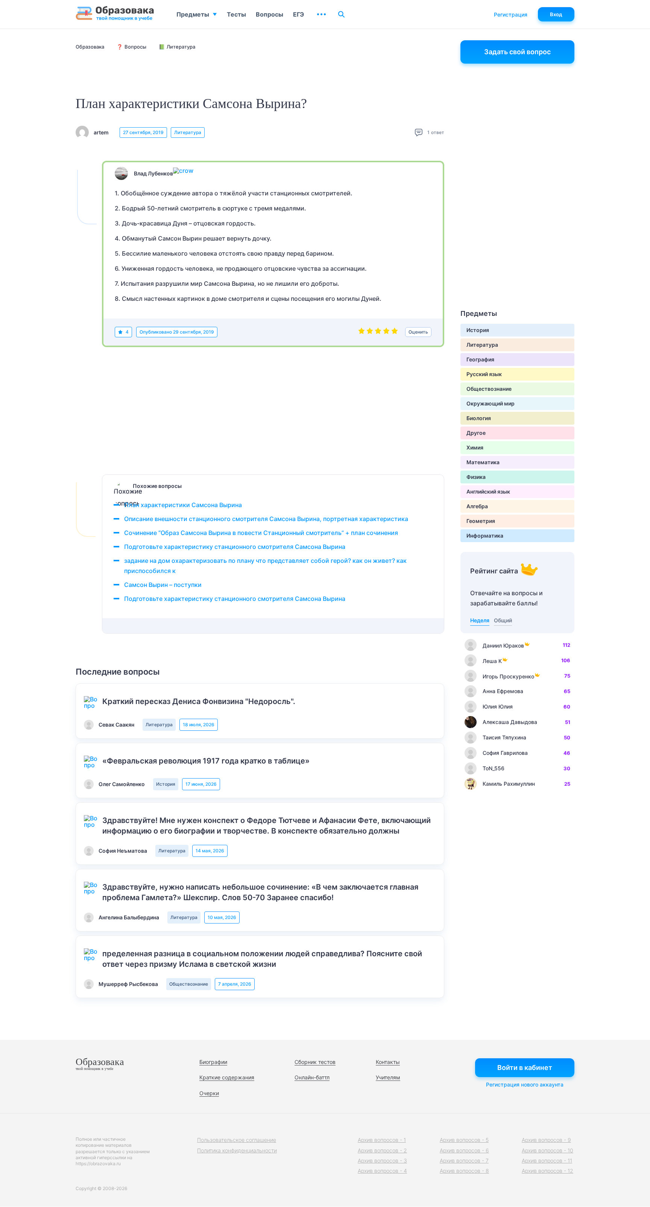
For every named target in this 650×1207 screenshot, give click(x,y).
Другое (476, 433)
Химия (474, 447)
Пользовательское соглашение (236, 1140)
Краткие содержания (226, 1077)
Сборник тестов (315, 1062)
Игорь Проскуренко (508, 676)
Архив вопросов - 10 (547, 1150)
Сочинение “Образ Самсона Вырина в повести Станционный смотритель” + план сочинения (261, 532)
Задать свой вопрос (517, 52)
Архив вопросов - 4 (382, 1170)
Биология (478, 418)
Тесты (236, 14)
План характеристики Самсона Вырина (183, 505)
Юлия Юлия (498, 706)
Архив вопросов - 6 (464, 1150)
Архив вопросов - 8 (464, 1170)
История (165, 784)
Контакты (388, 1062)
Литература (187, 132)
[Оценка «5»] (394, 332)
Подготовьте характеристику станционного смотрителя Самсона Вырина (234, 546)
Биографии (213, 1062)
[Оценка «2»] (369, 332)
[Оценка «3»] (378, 332)
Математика (483, 462)
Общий (503, 620)
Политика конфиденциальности (237, 1150)
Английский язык (488, 491)
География (480, 359)
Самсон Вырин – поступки (163, 584)
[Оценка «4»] (386, 332)
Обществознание (188, 984)
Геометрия (480, 521)
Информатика (484, 535)
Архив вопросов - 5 (464, 1140)
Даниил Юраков (503, 645)
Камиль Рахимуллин (509, 783)
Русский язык (484, 374)
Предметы (192, 14)
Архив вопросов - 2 (382, 1150)
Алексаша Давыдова (510, 722)
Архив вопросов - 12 (547, 1170)
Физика (476, 477)
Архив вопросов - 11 (547, 1160)
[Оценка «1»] (361, 332)
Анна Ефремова (503, 691)
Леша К (492, 661)
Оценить (418, 332)
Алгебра (477, 506)
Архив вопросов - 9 (546, 1140)
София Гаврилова (505, 753)
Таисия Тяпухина (504, 737)
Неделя (479, 620)
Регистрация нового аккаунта (524, 1084)
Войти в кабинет (524, 1067)
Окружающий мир (490, 403)
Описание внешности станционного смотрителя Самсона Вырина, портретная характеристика (266, 519)
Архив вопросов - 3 (382, 1160)
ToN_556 (493, 768)
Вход (556, 14)
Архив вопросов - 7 (464, 1160)
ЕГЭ (298, 14)
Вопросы (269, 14)
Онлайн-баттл (312, 1077)
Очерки (209, 1093)
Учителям (388, 1077)
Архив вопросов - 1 (382, 1140)
